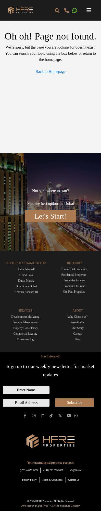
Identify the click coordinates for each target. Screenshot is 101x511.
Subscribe (74, 402)
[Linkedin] (42, 415)
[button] (89, 10)
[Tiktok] (51, 415)
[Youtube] (69, 415)
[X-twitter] (60, 415)
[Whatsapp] (75, 415)
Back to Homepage (50, 71)
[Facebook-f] (25, 415)
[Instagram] (34, 415)
